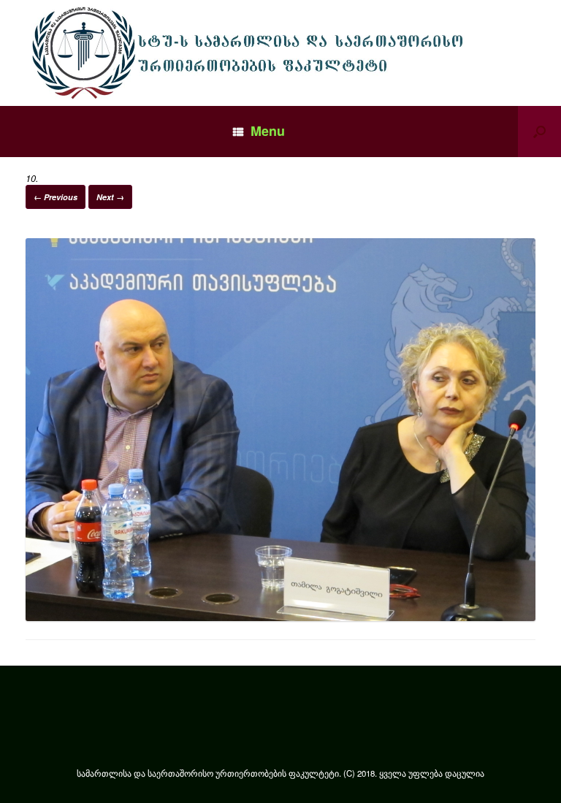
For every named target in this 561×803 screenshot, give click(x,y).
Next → (110, 196)
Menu (268, 130)
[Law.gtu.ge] (252, 53)
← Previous (55, 196)
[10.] (280, 617)
